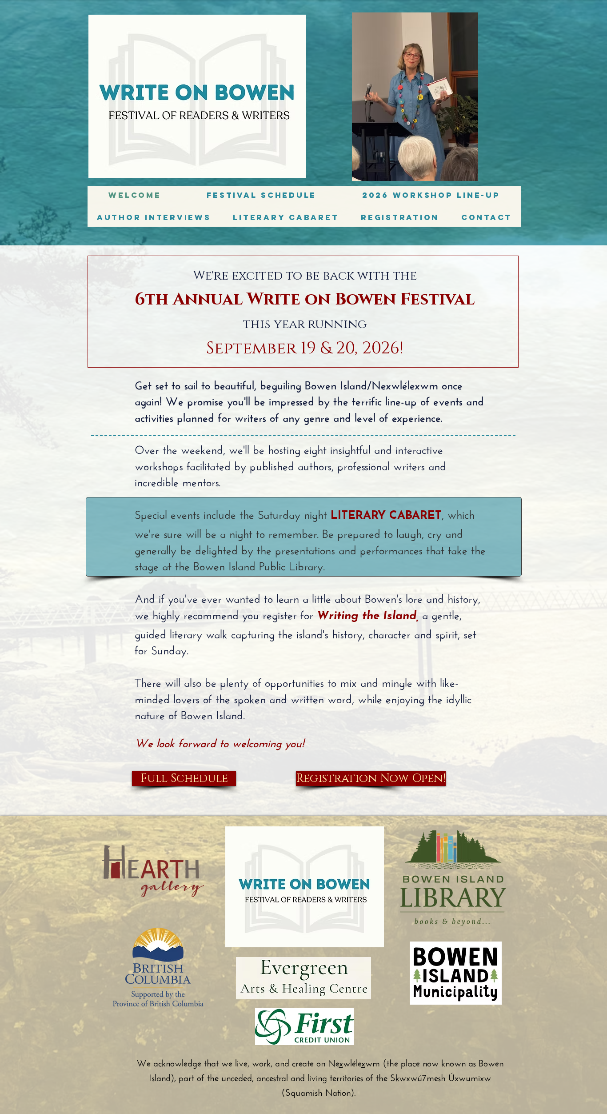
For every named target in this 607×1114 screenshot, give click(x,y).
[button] (154, 217)
